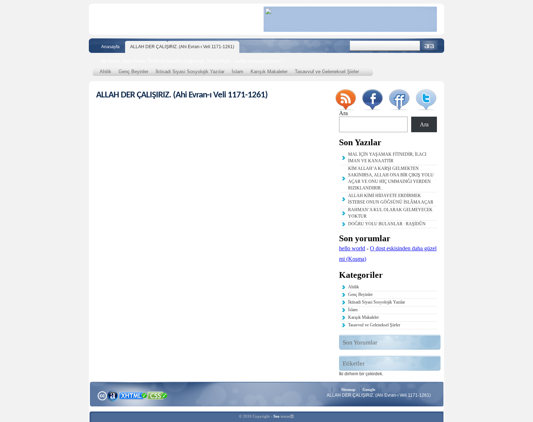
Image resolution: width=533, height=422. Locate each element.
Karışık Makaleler (269, 71)
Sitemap (348, 389)
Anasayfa (110, 46)
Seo (276, 416)
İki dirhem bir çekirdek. (361, 373)
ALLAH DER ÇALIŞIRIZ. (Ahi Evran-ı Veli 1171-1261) (182, 46)
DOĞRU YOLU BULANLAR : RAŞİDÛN (387, 223)
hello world (352, 248)
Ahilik (105, 71)
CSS (157, 395)
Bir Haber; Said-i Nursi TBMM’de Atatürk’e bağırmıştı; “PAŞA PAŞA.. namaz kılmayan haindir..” (192, 61)
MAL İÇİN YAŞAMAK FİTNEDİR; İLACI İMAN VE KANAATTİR (387, 157)
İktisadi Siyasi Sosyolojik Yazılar (190, 71)
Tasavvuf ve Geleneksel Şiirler (327, 71)
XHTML (132, 395)
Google (369, 389)
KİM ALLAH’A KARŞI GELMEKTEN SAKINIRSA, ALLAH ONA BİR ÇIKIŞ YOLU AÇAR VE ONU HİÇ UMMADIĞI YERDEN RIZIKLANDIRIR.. (391, 178)
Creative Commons (102, 395)
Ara (429, 46)
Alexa (112, 395)
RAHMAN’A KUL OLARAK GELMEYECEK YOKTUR (390, 213)
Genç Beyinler (133, 71)
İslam (237, 71)
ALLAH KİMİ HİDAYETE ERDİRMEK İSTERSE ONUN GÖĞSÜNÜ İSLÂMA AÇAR (390, 199)
